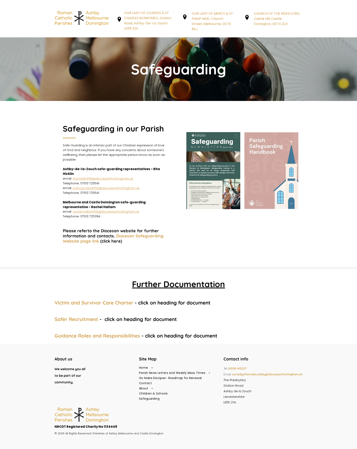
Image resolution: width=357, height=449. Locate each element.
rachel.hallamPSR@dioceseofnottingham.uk (106, 211)
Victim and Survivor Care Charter (94, 303)
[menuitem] (178, 367)
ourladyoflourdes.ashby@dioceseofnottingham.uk (267, 374)
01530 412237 (237, 368)
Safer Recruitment (76, 319)
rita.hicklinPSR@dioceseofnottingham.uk (103, 178)
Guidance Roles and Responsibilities (97, 336)
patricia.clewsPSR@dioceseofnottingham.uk (106, 188)
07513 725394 (90, 216)
